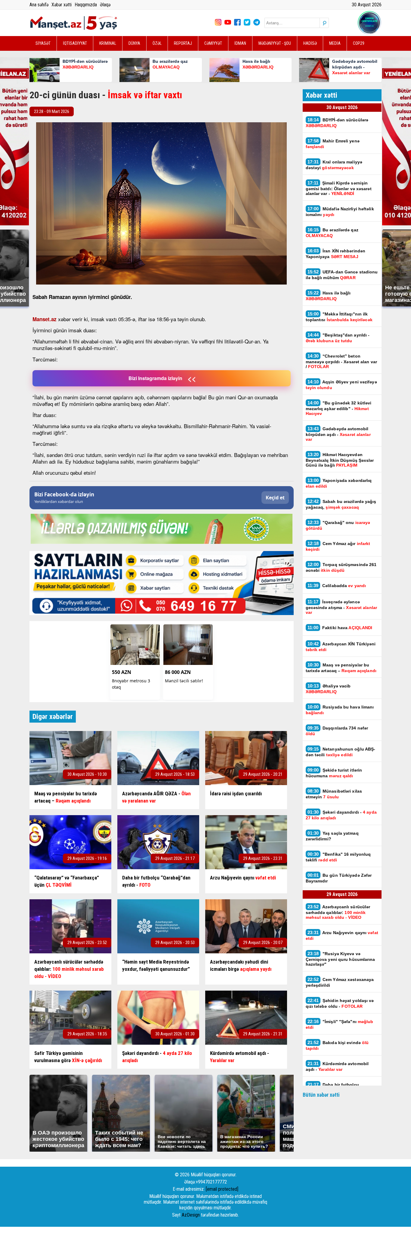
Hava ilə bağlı (328, 295)
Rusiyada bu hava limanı (340, 709)
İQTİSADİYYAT (75, 43)
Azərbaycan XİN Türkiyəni (341, 646)
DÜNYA (134, 43)
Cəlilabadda (337, 585)
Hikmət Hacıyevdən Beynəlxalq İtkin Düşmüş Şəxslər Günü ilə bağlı (340, 460)
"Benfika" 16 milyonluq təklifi (338, 857)
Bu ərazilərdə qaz (332, 232)
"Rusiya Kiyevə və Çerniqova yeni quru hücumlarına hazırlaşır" (340, 959)
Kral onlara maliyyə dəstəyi (334, 164)
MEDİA (335, 43)
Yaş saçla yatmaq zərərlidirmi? (332, 835)
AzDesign (191, 1215)
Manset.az (44, 319)
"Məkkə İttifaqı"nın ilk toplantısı (340, 316)
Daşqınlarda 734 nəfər (337, 730)
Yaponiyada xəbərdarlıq (339, 483)
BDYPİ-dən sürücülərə (337, 122)
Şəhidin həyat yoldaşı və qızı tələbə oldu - (340, 1003)
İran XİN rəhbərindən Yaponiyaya (336, 253)
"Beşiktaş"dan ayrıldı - (338, 337)
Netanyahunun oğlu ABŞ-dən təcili (340, 751)
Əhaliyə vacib (328, 688)
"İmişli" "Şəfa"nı (339, 1024)
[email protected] (222, 1189)
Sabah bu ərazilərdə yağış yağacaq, (341, 504)
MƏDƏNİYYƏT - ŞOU (274, 43)
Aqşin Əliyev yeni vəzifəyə (341, 384)
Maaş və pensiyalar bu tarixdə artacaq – (342, 667)
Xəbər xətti (61, 5)
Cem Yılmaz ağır (338, 546)
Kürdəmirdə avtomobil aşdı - (337, 1066)
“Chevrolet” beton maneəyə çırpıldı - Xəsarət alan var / (341, 361)
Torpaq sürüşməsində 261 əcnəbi (341, 567)
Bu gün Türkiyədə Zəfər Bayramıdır (339, 878)
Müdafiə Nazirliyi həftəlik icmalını (340, 211)
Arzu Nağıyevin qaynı (342, 935)
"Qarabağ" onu (338, 525)
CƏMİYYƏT (213, 43)
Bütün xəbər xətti (321, 1095)
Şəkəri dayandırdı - (341, 814)
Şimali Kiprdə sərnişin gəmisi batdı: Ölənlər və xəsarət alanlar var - (339, 188)
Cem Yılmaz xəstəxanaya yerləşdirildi (340, 982)
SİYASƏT (43, 43)
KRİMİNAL (107, 43)
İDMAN (240, 43)
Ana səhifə (38, 5)
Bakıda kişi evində (337, 1045)
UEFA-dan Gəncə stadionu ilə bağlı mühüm (342, 274)
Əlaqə (105, 5)
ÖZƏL (157, 43)
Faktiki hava (339, 627)
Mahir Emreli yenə (333, 143)
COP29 (358, 43)
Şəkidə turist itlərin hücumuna (334, 772)
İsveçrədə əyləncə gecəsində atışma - (341, 607)
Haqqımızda (86, 5)
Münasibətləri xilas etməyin (334, 793)
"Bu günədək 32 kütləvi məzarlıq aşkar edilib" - (339, 408)
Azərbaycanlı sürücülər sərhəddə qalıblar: (338, 912)
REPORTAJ (183, 43)
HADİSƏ (310, 43)
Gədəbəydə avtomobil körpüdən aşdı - (338, 434)
